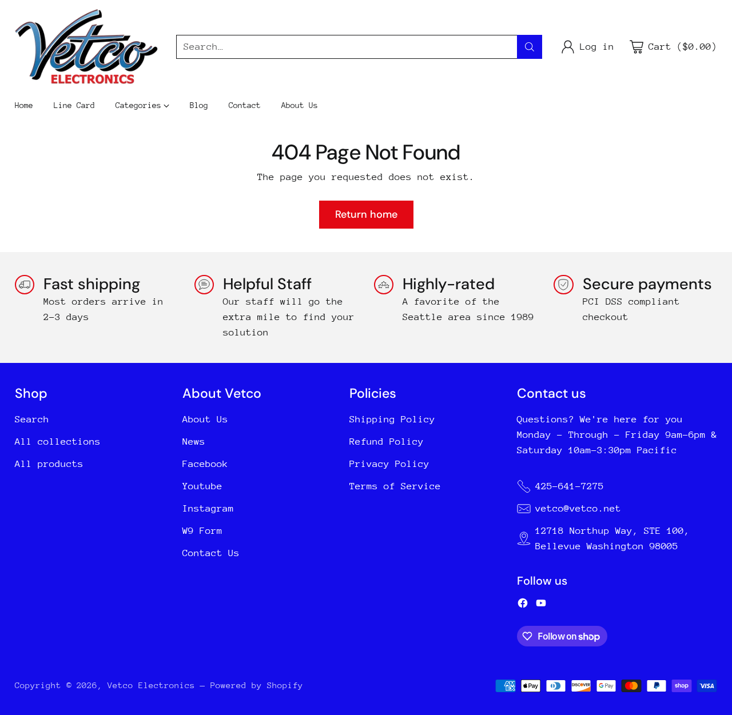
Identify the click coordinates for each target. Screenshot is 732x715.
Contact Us (211, 553)
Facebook (205, 463)
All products (49, 463)
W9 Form (202, 530)
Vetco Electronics (151, 685)
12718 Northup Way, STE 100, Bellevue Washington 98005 (612, 538)
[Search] (529, 47)
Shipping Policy (392, 419)
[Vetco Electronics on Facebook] (523, 605)
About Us (205, 419)
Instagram (208, 508)
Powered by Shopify (256, 685)
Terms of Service (395, 486)
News (193, 441)
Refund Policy (386, 441)
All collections (58, 441)
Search (32, 419)
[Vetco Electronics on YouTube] (541, 605)
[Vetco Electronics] (86, 46)
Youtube (202, 486)
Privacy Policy (389, 463)
